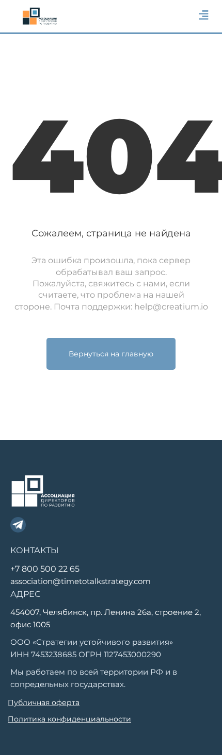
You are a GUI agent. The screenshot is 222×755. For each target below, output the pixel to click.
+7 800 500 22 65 (45, 569)
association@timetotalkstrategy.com (80, 581)
